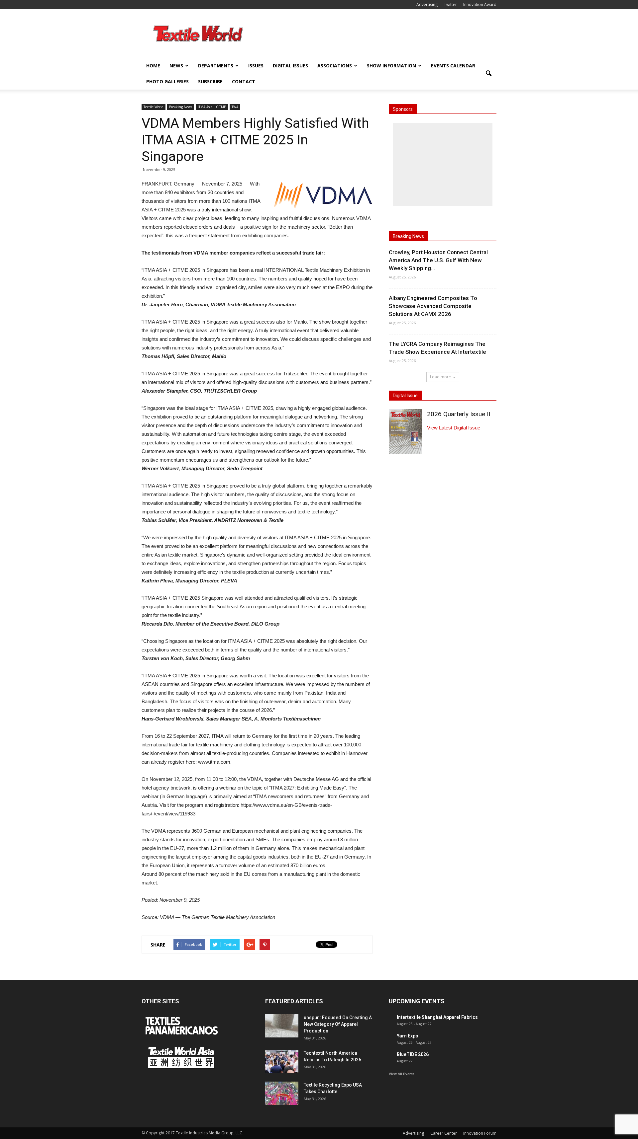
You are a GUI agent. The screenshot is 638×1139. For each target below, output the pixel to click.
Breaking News (180, 107)
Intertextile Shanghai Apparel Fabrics (437, 1017)
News (176, 65)
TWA (235, 107)
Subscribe (210, 81)
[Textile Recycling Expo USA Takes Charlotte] (281, 1093)
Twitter (450, 4)
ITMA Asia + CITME (212, 107)
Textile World (153, 107)
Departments (215, 65)
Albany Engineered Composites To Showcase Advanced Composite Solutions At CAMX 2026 (433, 306)
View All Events (401, 1074)
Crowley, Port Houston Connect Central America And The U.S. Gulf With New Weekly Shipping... (438, 260)
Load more (440, 377)
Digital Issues (290, 65)
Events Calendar (453, 65)
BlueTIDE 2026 (413, 1054)
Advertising (427, 4)
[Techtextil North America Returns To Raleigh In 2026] (281, 1061)
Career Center (443, 1133)
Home (153, 65)
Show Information (391, 65)
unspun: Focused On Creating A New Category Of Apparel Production (338, 1024)
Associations (334, 65)
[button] (488, 74)
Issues (256, 65)
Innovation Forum (479, 1133)
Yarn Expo (407, 1035)
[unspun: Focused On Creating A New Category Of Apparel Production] (281, 1025)
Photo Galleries (167, 81)
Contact (243, 81)
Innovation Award (479, 4)
